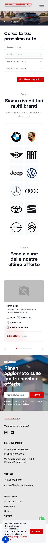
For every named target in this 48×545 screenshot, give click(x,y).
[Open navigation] (41, 5)
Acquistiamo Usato (13, 501)
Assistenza (9, 506)
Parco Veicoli (10, 496)
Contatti (8, 515)
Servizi (7, 511)
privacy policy (22, 404)
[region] (24, 315)
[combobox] (24, 47)
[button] (5, 539)
